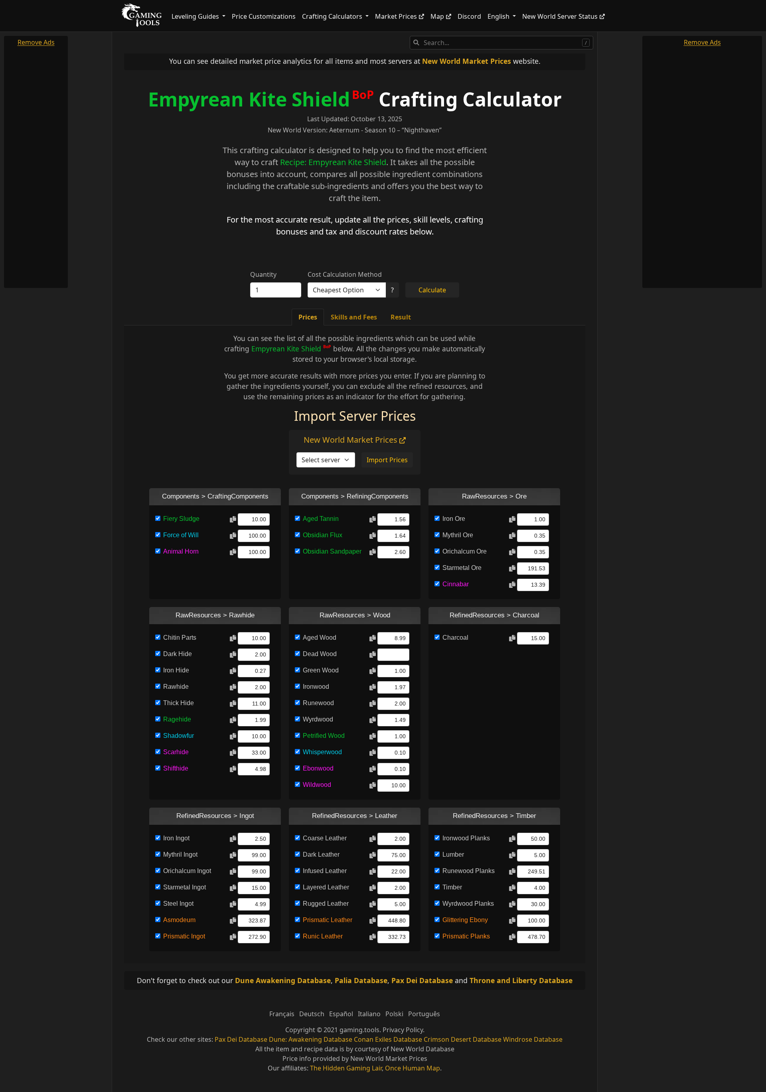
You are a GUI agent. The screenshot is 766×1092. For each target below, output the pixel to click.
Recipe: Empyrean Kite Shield (333, 162)
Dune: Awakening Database (310, 1039)
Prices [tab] (307, 317)
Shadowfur (178, 735)
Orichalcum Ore (464, 551)
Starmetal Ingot (184, 887)
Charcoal (455, 637)
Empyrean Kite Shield (249, 99)
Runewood (318, 703)
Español (341, 1013)
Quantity (263, 274)
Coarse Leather (325, 838)
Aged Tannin (321, 518)
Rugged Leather (326, 903)
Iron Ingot (176, 838)
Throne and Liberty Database (521, 980)
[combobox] (501, 42)
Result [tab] (401, 317)
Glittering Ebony (465, 920)
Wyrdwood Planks (468, 903)
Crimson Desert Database (462, 1039)
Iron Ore (453, 518)
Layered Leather (326, 887)
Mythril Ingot (180, 854)
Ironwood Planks (466, 838)
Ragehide (177, 719)
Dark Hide (177, 653)
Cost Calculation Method (345, 274)
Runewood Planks (468, 870)
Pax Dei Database (422, 980)
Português (424, 1013)
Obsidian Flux (322, 535)
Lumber (453, 854)
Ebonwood (318, 768)
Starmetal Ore (462, 567)
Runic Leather (323, 936)
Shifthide (175, 768)
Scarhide (176, 752)
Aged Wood (319, 637)
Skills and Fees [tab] (354, 317)
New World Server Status (560, 16)
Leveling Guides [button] (196, 16)
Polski (394, 1013)
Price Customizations (264, 16)
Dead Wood (320, 653)
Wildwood (317, 784)
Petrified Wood (324, 735)
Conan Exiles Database (388, 1039)
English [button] (499, 16)
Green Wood (321, 670)
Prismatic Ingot (184, 936)
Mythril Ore (457, 535)
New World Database (422, 1049)
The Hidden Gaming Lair (346, 1068)
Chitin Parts (179, 637)
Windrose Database (533, 1039)
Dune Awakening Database (283, 980)
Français (281, 1013)
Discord (469, 16)
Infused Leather (325, 870)
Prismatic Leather (327, 920)
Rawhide (176, 686)
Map (437, 16)
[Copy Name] (233, 520)
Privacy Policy (403, 1029)
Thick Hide (178, 703)
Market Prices (396, 16)
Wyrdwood (318, 719)
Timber (452, 887)
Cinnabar (455, 584)
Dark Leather (321, 854)
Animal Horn (181, 551)
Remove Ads (36, 42)
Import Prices (387, 459)
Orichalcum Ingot (187, 870)
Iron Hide (176, 670)
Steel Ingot (178, 903)
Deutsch (311, 1013)
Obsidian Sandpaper (332, 551)
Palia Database (361, 980)
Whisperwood (322, 752)
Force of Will (181, 535)
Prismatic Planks (466, 936)
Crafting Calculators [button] (333, 16)
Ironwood (316, 686)
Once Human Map (412, 1068)
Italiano (369, 1013)
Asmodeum (179, 920)
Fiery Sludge (181, 518)
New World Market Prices (466, 61)
